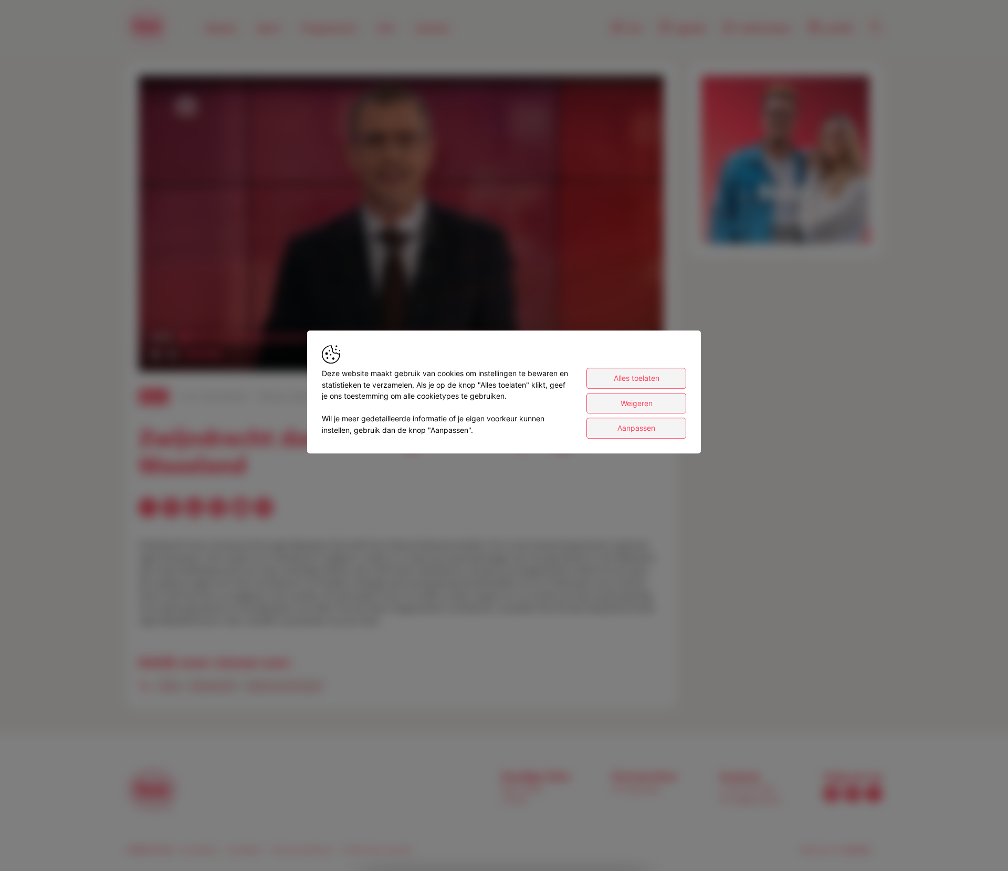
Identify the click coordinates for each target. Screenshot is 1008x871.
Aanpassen (636, 427)
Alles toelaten (636, 378)
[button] (403, 226)
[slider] (200, 354)
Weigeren (637, 403)
